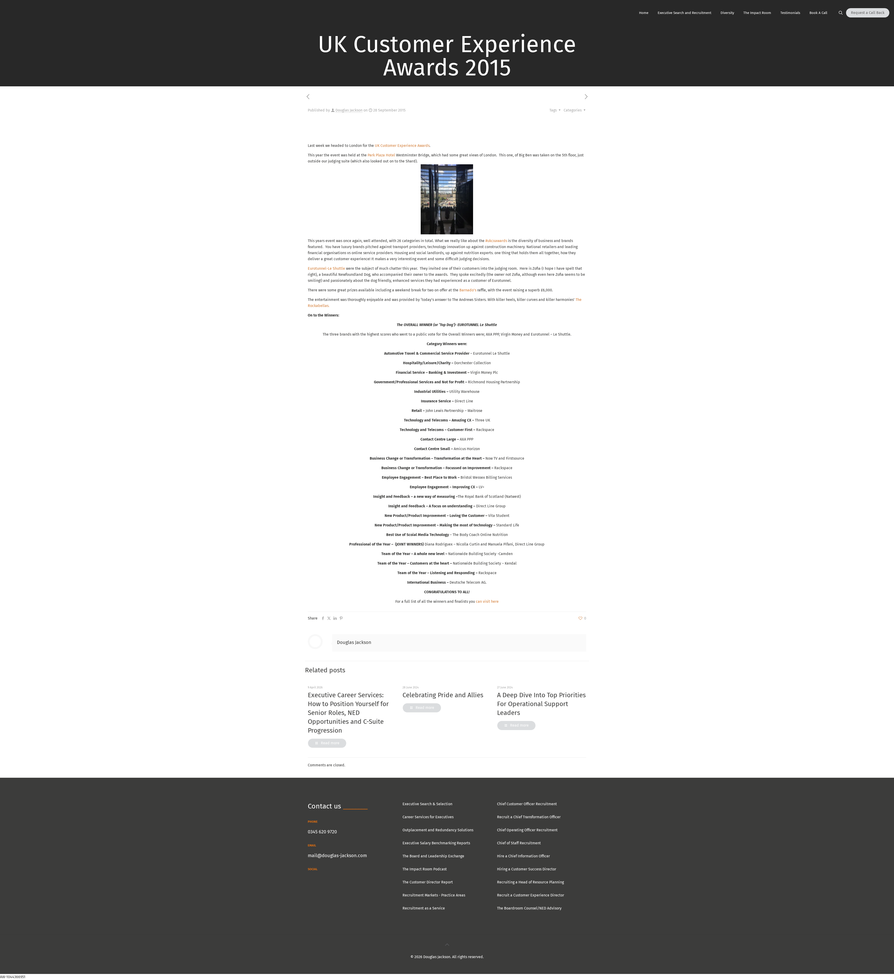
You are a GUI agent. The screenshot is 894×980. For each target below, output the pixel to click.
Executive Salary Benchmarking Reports (436, 843)
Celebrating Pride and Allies (443, 695)
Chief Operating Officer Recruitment (527, 830)
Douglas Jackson (348, 110)
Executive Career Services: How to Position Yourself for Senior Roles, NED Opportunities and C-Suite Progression (348, 712)
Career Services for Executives (428, 817)
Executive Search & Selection (427, 804)
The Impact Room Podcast (425, 869)
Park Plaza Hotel (381, 155)
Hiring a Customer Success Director (526, 869)
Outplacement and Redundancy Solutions (438, 830)
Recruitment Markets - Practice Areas (434, 895)
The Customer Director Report (428, 882)
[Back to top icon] (447, 945)
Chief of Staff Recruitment (519, 843)
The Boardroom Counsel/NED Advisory (529, 908)
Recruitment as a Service (424, 908)
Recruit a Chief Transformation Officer (529, 817)
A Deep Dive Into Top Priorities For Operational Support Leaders (541, 704)
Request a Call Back (867, 12)
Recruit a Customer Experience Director (530, 895)
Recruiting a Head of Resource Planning (530, 882)
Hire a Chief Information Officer (523, 856)
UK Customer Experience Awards (402, 145)
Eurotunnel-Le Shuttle (327, 268)
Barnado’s (467, 290)
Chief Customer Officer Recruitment (527, 804)
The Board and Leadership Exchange (433, 856)
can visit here (487, 601)
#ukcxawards (496, 241)
